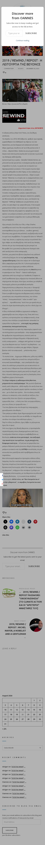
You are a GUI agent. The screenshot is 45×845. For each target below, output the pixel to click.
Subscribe (31, 33)
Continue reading (22, 40)
